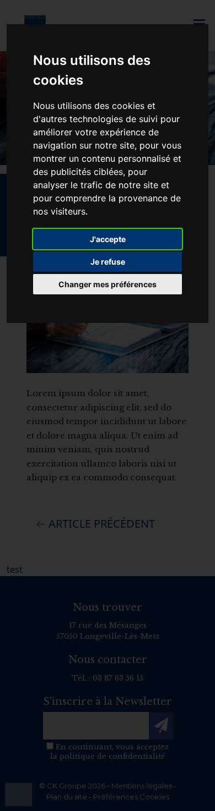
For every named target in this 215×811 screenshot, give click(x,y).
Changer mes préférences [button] (107, 284)
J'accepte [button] (108, 239)
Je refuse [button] (107, 261)
